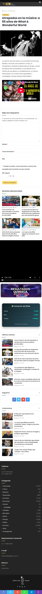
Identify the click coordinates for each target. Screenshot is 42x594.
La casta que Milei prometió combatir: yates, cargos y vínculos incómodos (26, 424)
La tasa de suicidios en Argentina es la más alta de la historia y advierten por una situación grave (31, 212)
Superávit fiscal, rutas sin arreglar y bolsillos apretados (27, 433)
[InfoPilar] (8, 4)
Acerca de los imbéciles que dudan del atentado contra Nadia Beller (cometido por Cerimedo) (26, 442)
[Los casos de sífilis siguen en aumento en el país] (31, 223)
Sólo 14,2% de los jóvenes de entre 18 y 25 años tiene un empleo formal (27, 360)
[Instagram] (28, 399)
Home (5, 11)
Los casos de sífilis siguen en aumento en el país (30, 234)
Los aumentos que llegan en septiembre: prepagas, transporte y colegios (26, 369)
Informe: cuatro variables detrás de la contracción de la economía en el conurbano (27, 381)
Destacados (11, 11)
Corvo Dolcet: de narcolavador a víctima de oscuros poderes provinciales (26, 342)
